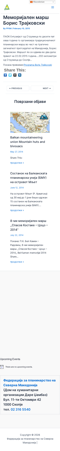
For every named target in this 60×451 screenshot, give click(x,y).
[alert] (30, 367)
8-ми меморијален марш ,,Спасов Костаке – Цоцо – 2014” (29, 225)
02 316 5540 (20, 409)
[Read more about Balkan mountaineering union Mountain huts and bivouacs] (30, 121)
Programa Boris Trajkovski (38, 64)
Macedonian (38, 2)
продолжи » (17, 162)
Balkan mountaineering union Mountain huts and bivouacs (27, 142)
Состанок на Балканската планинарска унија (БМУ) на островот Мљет (28, 177)
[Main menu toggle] (52, 7)
